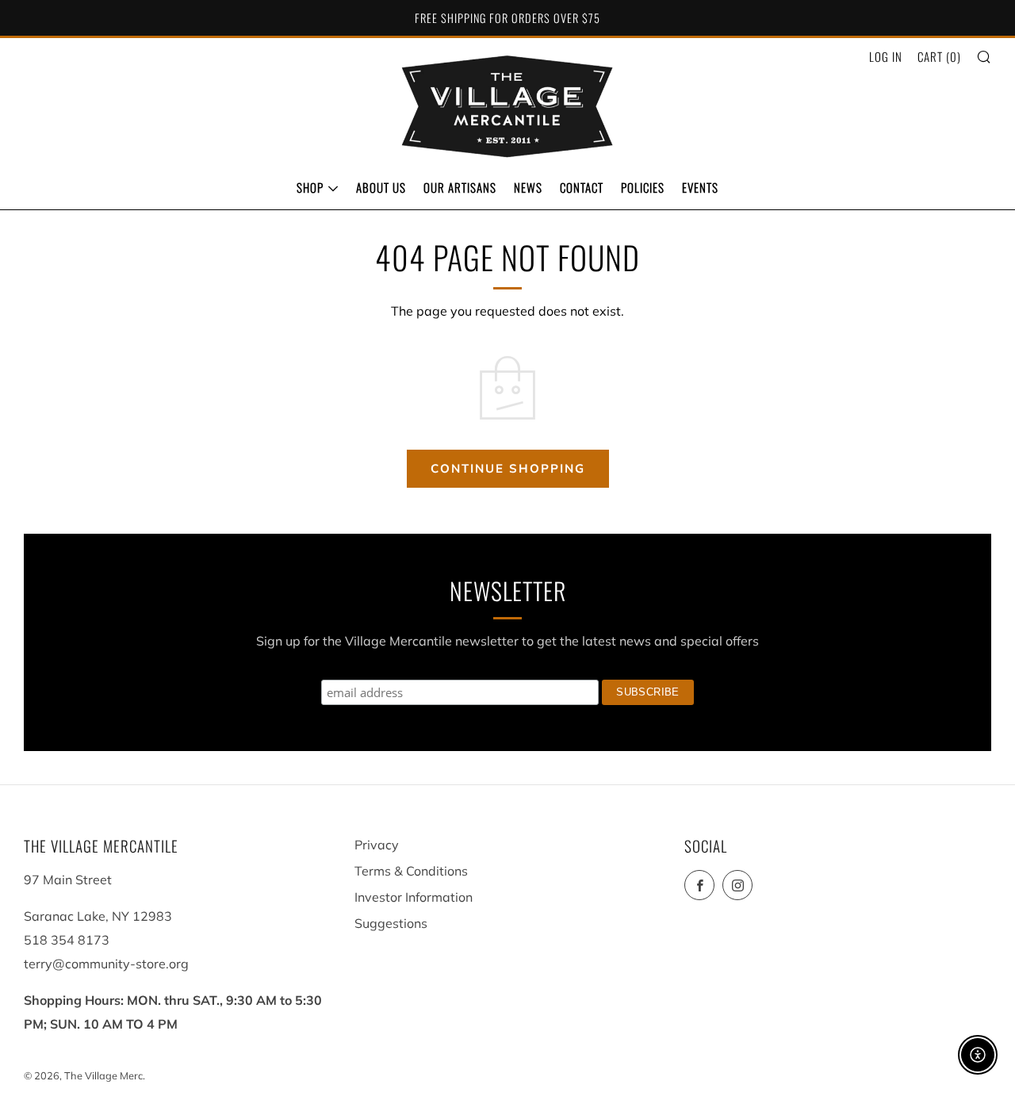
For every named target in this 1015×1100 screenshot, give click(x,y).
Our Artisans (459, 187)
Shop (310, 187)
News (528, 187)
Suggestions (390, 923)
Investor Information (413, 897)
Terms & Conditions (411, 871)
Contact (581, 187)
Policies (643, 187)
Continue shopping (508, 468)
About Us (381, 187)
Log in (885, 56)
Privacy (376, 845)
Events (700, 187)
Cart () (939, 56)
